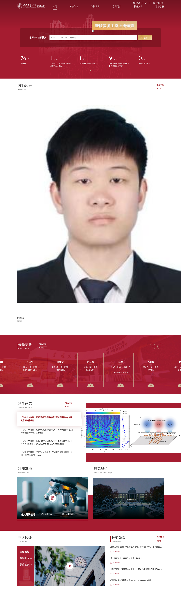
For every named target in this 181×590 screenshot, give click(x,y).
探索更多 (52, 307)
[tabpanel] (32, 60)
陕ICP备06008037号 (98, 444)
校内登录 (136, 3)
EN (146, 3)
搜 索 (146, 38)
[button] (152, 156)
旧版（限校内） (158, 3)
